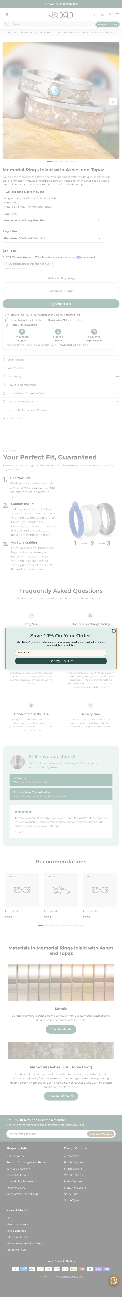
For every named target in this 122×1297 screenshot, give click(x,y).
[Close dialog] (114, 631)
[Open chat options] (114, 1280)
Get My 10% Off (61, 661)
